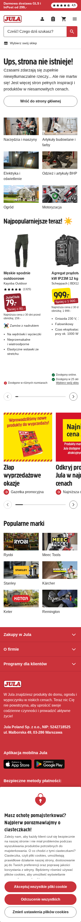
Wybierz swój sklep (23, 43)
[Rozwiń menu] (74, 19)
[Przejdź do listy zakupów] (53, 19)
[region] (40, 854)
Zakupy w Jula (17, 634)
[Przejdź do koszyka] (63, 19)
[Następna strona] (73, 397)
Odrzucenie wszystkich (40, 899)
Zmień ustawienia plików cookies (41, 912)
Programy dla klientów (25, 664)
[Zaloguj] (42, 19)
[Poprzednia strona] (8, 397)
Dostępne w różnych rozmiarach (27, 382)
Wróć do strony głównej (40, 101)
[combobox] (40, 31)
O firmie (11, 649)
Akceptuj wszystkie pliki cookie (40, 887)
